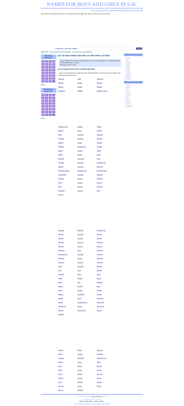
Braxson (100, 187)
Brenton (99, 266)
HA (43, 64)
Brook (60, 354)
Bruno (80, 366)
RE (50, 75)
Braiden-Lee (82, 147)
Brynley (99, 382)
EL (43, 98)
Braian (80, 143)
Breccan (100, 242)
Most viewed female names (133, 82)
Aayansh (129, 78)
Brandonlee (62, 175)
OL (43, 81)
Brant (60, 183)
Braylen (80, 238)
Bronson (100, 350)
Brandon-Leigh (102, 171)
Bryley (99, 378)
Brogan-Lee (82, 310)
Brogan (60, 310)
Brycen (80, 374)
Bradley (80, 91)
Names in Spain (99, 401)
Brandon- (100, 167)
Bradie (80, 87)
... (53, 81)
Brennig (80, 262)
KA (50, 61)
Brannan (100, 175)
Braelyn (99, 139)
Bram (99, 155)
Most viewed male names (133, 55)
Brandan (61, 163)
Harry (128, 69)
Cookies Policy (105, 404)
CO (54, 75)
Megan (128, 92)
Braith (99, 151)
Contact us (88, 404)
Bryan (80, 370)
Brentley (80, 266)
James (128, 67)
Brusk (60, 370)
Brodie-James (82, 302)
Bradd (80, 83)
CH (43, 75)
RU (54, 112)
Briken (99, 278)
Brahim (60, 143)
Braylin (99, 238)
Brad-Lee (100, 79)
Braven (99, 183)
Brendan (100, 250)
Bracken (61, 79)
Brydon (80, 378)
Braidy (60, 151)
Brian (79, 274)
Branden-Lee (101, 163)
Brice (99, 274)
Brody (80, 306)
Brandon (80, 167)
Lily (127, 90)
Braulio (80, 183)
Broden (60, 294)
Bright (60, 278)
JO (50, 70)
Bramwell (81, 159)
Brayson (80, 242)
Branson (100, 179)
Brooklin (61, 358)
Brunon (99, 366)
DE (46, 70)
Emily (128, 87)
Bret (59, 270)
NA (50, 73)
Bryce (60, 374)
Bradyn (99, 131)
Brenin (80, 258)
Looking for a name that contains (66, 48)
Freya (128, 99)
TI (46, 114)
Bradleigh (61, 91)
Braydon (80, 234)
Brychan (100, 374)
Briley (60, 282)
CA (43, 70)
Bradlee (99, 87)
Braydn (60, 234)
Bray (98, 191)
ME (54, 109)
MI (53, 78)
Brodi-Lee (100, 298)
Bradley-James (102, 91)
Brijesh (80, 278)
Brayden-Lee (101, 230)
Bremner (61, 250)
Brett (79, 270)
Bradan (60, 83)
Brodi (79, 298)
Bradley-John (63, 127)
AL (54, 67)
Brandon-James (64, 171)
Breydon (61, 274)
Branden (80, 163)
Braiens (80, 151)
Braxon (80, 187)
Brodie (60, 302)
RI (50, 81)
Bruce (80, 362)
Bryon (99, 386)
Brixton (80, 286)
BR (50, 78)
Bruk (60, 366)
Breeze (99, 246)
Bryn (60, 382)
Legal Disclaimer (79, 404)
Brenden (80, 254)
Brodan (80, 290)
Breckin (61, 246)
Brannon (61, 179)
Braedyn (80, 139)
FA (50, 112)
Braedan (80, 135)
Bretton (99, 270)
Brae (60, 135)
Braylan (61, 238)
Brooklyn (81, 358)
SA (54, 61)
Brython (80, 390)
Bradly (99, 127)
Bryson (60, 390)
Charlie (128, 71)
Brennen (61, 262)
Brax (60, 187)
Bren (79, 250)
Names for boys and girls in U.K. (92, 4)
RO (54, 70)
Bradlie (80, 127)
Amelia (128, 94)
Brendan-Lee (62, 254)
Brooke (80, 354)
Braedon (61, 139)
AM (47, 103)
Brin (79, 282)
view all (43, 84)
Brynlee (80, 382)
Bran (98, 159)
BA (46, 81)
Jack (127, 60)
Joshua (128, 74)
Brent (60, 266)
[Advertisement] (92, 31)
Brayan (60, 195)
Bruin (99, 362)
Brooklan (100, 354)
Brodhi (60, 298)
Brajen (80, 155)
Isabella (128, 101)
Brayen (99, 234)
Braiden (61, 147)
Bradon (60, 131)
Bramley (61, 159)
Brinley (60, 286)
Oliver (128, 65)
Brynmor (61, 386)
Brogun (60, 350)
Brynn (80, 386)
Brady (80, 131)
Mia (127, 97)
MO (47, 75)
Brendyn (61, 258)
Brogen (99, 310)
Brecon (80, 246)
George (128, 62)
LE (43, 78)
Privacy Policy (96, 404)
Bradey (60, 87)
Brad (79, 79)
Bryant (99, 370)
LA (46, 100)
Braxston (61, 191)
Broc (98, 286)
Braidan (99, 143)
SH (46, 64)
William (128, 76)
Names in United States (86, 401)
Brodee (99, 290)
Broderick (81, 294)
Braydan (61, 230)
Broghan (61, 314)
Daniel (128, 58)
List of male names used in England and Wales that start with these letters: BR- (117, 10)
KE (46, 73)
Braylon (61, 242)
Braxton (80, 191)
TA (43, 67)
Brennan (100, 258)
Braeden (100, 135)
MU (43, 73)
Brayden (80, 230)
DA (46, 67)
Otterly (128, 85)
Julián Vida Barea (97, 396)
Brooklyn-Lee (101, 358)
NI (50, 114)
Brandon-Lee (82, 171)
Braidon (99, 147)
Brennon (100, 262)
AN (46, 78)
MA (43, 61)
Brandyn (80, 175)
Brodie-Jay (100, 302)
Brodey (99, 294)
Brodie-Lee (62, 306)
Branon (80, 179)
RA (50, 64)
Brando (60, 167)
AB (50, 67)
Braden (99, 83)
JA (46, 61)
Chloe (128, 103)
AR (54, 64)
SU (46, 112)
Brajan (60, 155)
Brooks (60, 362)
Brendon (100, 254)
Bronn (80, 350)
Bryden (60, 378)
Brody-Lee (100, 306)
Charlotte (129, 106)
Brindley (100, 282)
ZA (54, 73)
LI (53, 100)
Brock (60, 290)
